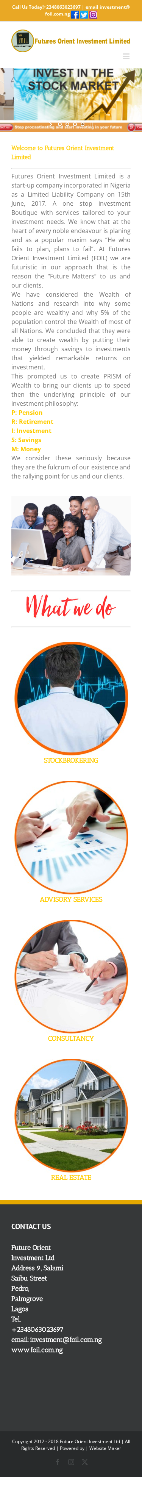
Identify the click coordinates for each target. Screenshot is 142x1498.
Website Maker (105, 1448)
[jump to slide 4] (82, 124)
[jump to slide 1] (60, 124)
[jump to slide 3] (75, 124)
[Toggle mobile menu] (127, 56)
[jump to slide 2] (67, 124)
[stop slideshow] (91, 124)
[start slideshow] (51, 124)
